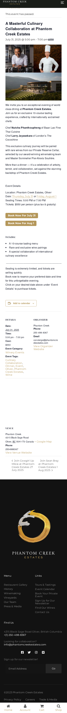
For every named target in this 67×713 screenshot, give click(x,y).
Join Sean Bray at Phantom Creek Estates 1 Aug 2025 (48, 465)
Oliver (9, 368)
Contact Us (42, 612)
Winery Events (14, 352)
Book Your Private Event (46, 595)
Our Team (10, 602)
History (8, 589)
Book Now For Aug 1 (21, 223)
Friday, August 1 (46, 196)
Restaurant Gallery (15, 584)
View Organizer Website (43, 348)
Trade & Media (48, 699)
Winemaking (12, 593)
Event (19, 365)
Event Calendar (45, 589)
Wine (8, 374)
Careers (30, 699)
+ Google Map (43, 441)
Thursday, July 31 (22, 196)
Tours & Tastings (45, 584)
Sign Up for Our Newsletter (45, 602)
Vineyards (10, 597)
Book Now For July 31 (22, 215)
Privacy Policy (12, 699)
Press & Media (13, 606)
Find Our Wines (45, 607)
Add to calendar (21, 303)
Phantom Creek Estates (15, 370)
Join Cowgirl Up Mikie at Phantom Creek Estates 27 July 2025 (23, 465)
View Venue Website (18, 452)
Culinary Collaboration (13, 361)
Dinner (9, 365)
